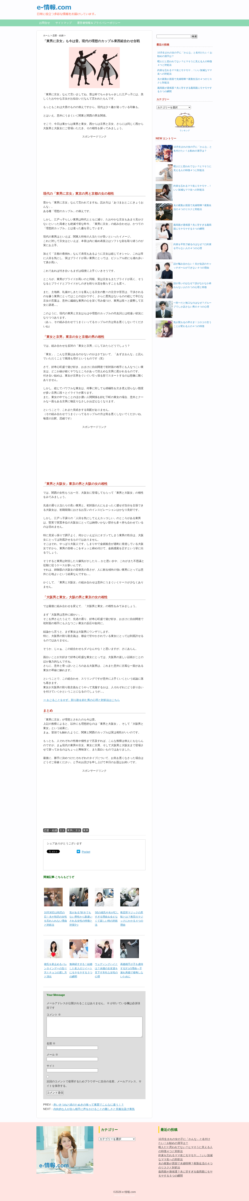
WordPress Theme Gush (124, 1195)
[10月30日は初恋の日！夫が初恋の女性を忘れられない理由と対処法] (53, 889)
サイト (51, 1065)
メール (52, 1054)
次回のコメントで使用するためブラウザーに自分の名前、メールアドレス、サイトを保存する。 (94, 1083)
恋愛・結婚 (50, 830)
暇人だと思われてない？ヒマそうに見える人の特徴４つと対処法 (192, 168)
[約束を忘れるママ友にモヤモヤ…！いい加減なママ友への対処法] (164, 192)
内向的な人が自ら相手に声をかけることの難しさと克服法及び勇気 (94, 1109)
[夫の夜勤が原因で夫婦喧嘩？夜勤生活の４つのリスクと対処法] (164, 211)
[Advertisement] (94, 162)
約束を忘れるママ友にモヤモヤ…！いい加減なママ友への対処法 (192, 187)
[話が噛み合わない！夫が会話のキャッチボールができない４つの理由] (164, 270)
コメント (54, 1014)
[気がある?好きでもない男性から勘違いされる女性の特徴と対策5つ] (78, 889)
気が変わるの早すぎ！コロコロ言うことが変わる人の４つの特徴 (192, 324)
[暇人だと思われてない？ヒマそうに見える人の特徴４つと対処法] (164, 172)
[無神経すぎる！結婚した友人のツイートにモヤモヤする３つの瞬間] (78, 941)
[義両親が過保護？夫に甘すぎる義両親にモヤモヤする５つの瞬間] (164, 231)
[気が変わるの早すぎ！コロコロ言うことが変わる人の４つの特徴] (164, 328)
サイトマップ (63, 22)
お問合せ (44, 22)
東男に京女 (74, 830)
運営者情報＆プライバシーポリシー (98, 22)
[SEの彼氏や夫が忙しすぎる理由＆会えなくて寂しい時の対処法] (104, 889)
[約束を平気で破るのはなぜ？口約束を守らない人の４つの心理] (164, 250)
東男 (85, 830)
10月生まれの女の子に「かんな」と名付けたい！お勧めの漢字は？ (192, 148)
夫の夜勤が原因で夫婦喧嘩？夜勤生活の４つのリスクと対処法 (192, 207)
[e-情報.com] (66, 6)
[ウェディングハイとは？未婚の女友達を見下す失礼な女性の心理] (104, 941)
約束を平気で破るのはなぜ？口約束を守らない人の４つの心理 (192, 246)
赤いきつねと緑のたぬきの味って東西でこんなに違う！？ (88, 1104)
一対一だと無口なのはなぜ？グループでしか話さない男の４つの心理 (192, 304)
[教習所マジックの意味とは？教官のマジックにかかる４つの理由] (129, 889)
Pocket (86, 851)
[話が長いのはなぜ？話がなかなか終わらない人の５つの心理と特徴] (164, 289)
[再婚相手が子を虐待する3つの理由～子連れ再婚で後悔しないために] (129, 941)
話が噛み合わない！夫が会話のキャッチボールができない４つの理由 (192, 265)
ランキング (185, 130)
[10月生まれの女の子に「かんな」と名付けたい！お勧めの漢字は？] (164, 153)
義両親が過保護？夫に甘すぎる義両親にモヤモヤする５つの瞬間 (192, 226)
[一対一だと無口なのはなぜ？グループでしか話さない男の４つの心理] (164, 309)
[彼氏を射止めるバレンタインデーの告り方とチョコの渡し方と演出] (53, 941)
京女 (62, 830)
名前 (51, 1043)
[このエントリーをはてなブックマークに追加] (78, 851)
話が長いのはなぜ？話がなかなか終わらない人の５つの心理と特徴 (192, 285)
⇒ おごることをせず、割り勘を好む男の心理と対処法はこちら (81, 700)
